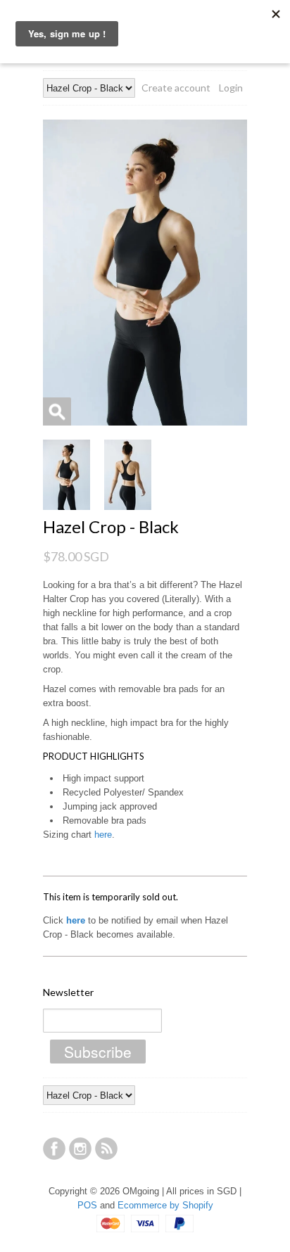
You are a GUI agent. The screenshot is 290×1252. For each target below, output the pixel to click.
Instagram (80, 1148)
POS (87, 1205)
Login (231, 88)
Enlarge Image (57, 411)
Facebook (54, 1148)
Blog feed (106, 1148)
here (103, 834)
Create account (175, 88)
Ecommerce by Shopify (165, 1205)
